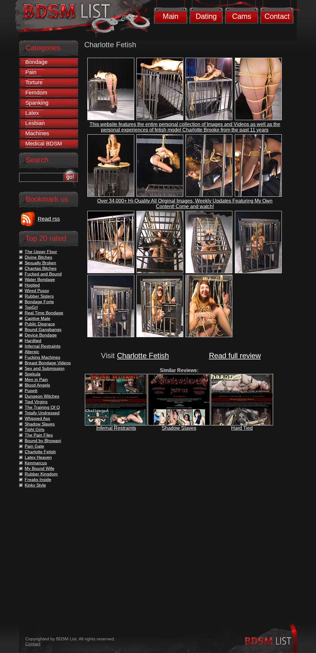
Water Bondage (40, 279)
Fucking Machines (42, 357)
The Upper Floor (41, 251)
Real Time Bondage (44, 312)
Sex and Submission (44, 368)
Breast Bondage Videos (48, 362)
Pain (30, 72)
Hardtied (33, 340)
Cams (241, 16)
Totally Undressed (42, 412)
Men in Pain (36, 379)
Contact (277, 16)
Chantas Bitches (40, 268)
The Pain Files (39, 435)
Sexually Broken (40, 262)
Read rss (49, 219)
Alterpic (32, 351)
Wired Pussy (37, 290)
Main (170, 16)
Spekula (32, 373)
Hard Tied (242, 428)
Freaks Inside (38, 479)
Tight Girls (34, 429)
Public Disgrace (40, 323)
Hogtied (32, 285)
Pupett (31, 390)
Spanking (36, 103)
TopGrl (31, 307)
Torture (34, 82)
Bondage (36, 62)
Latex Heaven (38, 457)
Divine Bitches (38, 257)
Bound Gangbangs (43, 329)
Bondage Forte (39, 301)
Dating (206, 16)
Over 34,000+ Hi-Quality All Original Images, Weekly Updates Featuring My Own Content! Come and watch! (184, 203)
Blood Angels (37, 385)
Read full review (235, 355)
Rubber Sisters (39, 296)
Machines (37, 133)
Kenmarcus (36, 462)
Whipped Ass (37, 418)
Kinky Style (35, 485)
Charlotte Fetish (143, 355)
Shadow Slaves (179, 428)
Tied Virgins (36, 401)
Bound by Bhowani (43, 440)
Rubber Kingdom (41, 473)
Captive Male (37, 318)
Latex (32, 113)
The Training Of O (42, 407)
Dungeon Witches (42, 396)
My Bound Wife (39, 468)
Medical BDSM (43, 143)
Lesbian (35, 123)
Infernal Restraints (116, 428)
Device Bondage (41, 335)
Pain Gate (34, 446)
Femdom (36, 93)
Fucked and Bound (43, 273)
